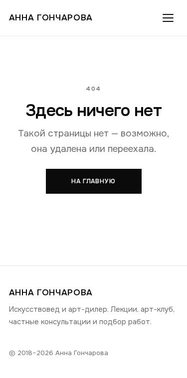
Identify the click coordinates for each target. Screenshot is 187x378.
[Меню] (168, 18)
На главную (93, 181)
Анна (51, 17)
